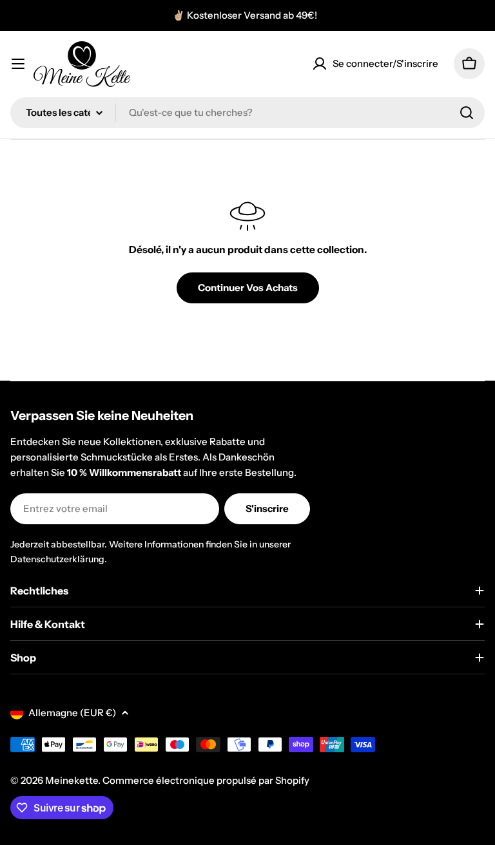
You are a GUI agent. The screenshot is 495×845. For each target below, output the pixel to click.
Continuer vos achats (248, 287)
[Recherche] (466, 112)
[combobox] (247, 112)
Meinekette (71, 780)
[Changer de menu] (18, 63)
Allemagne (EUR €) (72, 713)
